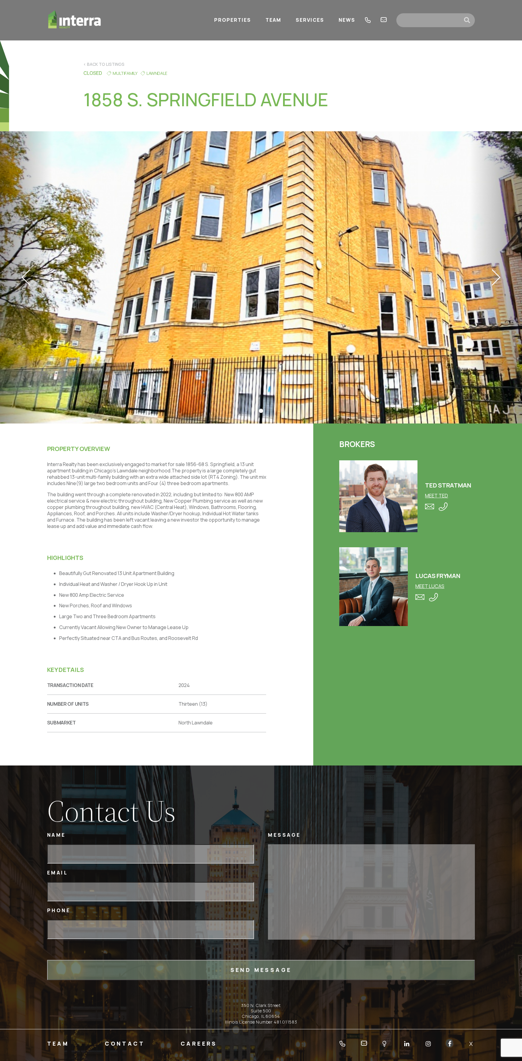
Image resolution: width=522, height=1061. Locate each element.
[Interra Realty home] (74, 20)
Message (284, 835)
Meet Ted (436, 495)
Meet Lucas (429, 586)
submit (469, 20)
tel (368, 20)
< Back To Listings (103, 64)
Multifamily (125, 73)
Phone (59, 910)
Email (57, 873)
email (384, 20)
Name (56, 835)
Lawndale (157, 73)
